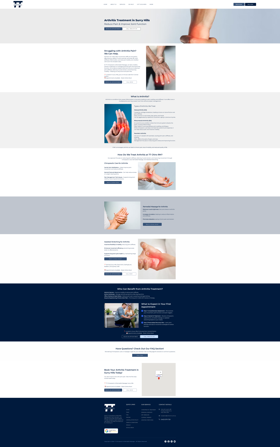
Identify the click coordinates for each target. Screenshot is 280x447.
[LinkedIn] (172, 441)
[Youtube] (175, 441)
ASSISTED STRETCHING (147, 420)
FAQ (127, 414)
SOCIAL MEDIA (130, 427)
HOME (127, 409)
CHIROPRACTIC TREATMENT (148, 409)
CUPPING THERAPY (146, 417)
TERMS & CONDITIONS (132, 422)
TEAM (127, 412)
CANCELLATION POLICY (132, 420)
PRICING (128, 417)
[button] (131, 4)
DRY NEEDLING (145, 415)
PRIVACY (128, 425)
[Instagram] (165, 441)
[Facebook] (169, 441)
